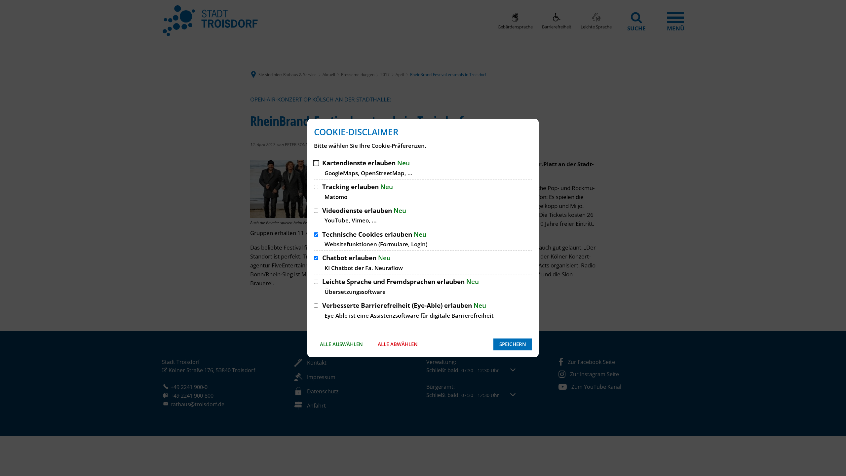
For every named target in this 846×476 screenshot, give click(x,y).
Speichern (512, 344)
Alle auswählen (341, 344)
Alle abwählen (398, 344)
